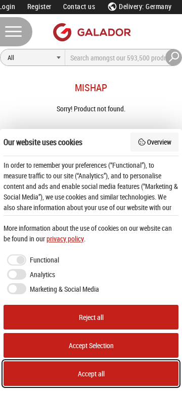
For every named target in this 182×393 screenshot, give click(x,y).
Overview (159, 142)
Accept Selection (91, 345)
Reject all (91, 317)
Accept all (91, 373)
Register (39, 6)
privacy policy (65, 238)
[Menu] (16, 31)
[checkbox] (31, 260)
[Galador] (91, 32)
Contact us (79, 6)
